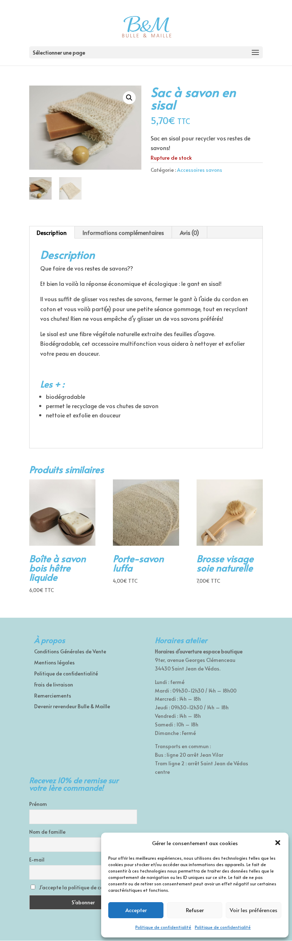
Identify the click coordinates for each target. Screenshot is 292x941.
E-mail (37, 859)
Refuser (195, 910)
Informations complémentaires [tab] (123, 232)
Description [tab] (52, 232)
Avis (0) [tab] (189, 232)
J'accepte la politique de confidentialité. (86, 887)
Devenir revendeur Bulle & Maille (72, 706)
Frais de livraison (53, 684)
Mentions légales (54, 662)
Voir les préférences (253, 910)
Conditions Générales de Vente (70, 651)
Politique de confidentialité (163, 927)
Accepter (136, 910)
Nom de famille (47, 831)
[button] (277, 842)
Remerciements (52, 695)
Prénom (38, 804)
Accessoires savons (199, 169)
